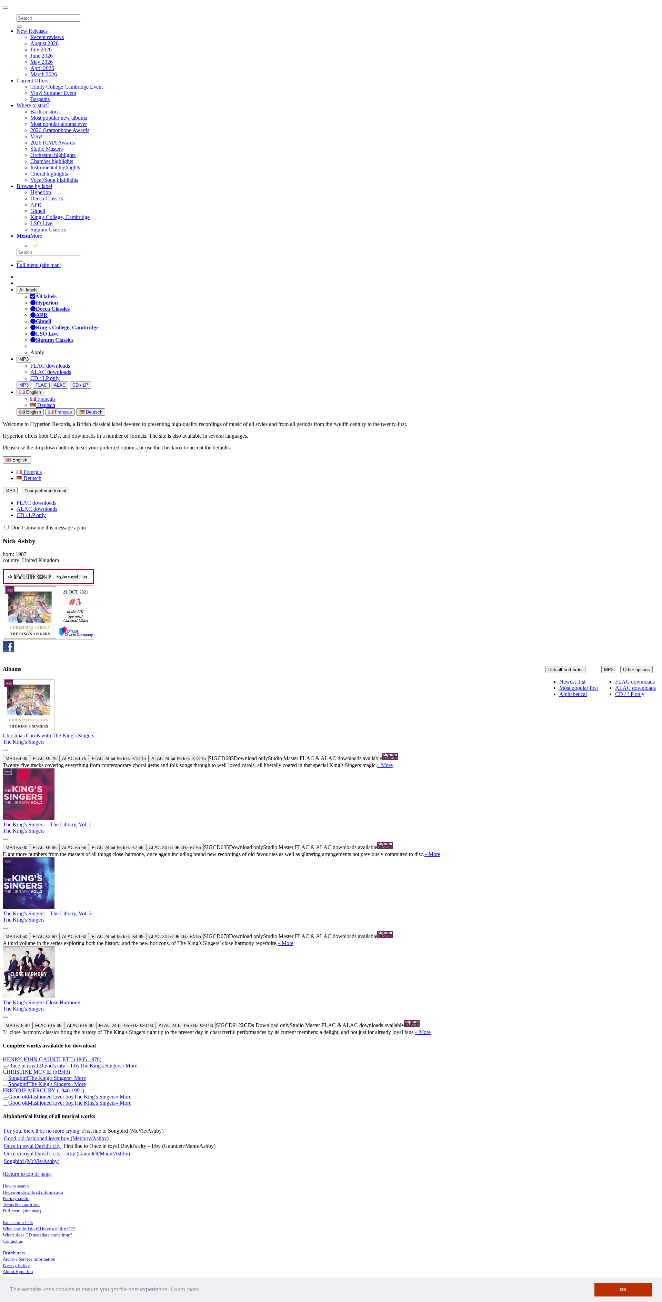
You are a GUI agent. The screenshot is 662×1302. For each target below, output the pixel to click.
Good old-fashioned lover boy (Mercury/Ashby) (56, 1138)
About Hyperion (18, 1271)
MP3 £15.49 (18, 1025)
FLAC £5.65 (45, 847)
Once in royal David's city (32, 1146)
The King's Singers (23, 742)
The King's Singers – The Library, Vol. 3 (47, 913)
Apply (37, 352)
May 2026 (41, 62)
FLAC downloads (50, 366)
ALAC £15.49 (80, 1025)
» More (385, 765)
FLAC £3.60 (45, 936)
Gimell (37, 211)
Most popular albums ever (58, 124)
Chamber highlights (51, 161)
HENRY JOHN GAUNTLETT (52, 1059)
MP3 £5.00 (16, 847)
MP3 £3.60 (16, 936)
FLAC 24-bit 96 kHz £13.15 (119, 758)
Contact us (13, 1241)
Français (46, 399)
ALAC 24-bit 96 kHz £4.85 (175, 936)
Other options (636, 669)
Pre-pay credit (16, 1198)
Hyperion (40, 192)
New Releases (32, 31)
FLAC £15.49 (48, 1025)
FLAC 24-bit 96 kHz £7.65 (117, 847)
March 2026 (43, 74)
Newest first (572, 682)
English (33, 412)
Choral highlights (49, 174)
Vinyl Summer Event (53, 93)
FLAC (41, 385)
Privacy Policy (16, 1265)
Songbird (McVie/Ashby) (31, 1161)
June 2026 (41, 56)
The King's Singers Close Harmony (41, 1002)
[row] (331, 723)
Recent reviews (47, 37)
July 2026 (41, 49)
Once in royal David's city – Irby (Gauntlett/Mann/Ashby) (67, 1153)
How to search (16, 1186)
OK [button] (623, 1289)
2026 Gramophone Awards (59, 130)
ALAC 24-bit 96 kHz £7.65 (175, 847)
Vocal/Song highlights (54, 180)
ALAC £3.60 (74, 936)
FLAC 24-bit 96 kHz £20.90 (126, 1025)
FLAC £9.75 (45, 758)
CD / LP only (45, 378)
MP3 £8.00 (16, 758)
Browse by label (34, 186)
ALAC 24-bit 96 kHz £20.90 (186, 1025)
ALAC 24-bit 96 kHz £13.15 (178, 758)
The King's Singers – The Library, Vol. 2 (47, 824)
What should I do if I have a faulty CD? (39, 1228)
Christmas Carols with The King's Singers (48, 735)
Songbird (18, 1078)
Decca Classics (46, 198)
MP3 (24, 359)
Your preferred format (45, 490)
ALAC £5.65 (74, 847)
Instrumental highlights (55, 167)
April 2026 (42, 68)
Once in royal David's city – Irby (44, 1066)
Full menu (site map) (39, 265)
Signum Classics (48, 229)
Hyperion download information (33, 1192)
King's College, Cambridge (60, 217)
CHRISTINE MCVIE (36, 1072)
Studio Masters (46, 149)
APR (35, 205)
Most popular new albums (58, 118)
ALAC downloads (50, 372)
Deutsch (45, 405)
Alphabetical (573, 694)
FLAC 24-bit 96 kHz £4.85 (117, 936)
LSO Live (41, 223)
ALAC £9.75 (74, 758)
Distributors (14, 1252)
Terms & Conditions (21, 1204)
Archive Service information (29, 1259)
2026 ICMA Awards (52, 143)
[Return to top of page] (27, 1174)
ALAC (60, 385)
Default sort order (565, 669)
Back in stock (45, 112)
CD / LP (80, 385)
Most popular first (578, 688)
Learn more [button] (185, 1289)
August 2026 (44, 43)
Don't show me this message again (48, 527)
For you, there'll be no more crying (41, 1131)
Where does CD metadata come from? (37, 1235)
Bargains (40, 99)
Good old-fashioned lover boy (41, 1097)
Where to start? (33, 105)
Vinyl (36, 136)
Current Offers (32, 80)
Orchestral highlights (53, 155)
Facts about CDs (18, 1222)
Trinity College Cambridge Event (66, 87)
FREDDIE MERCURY (43, 1090)
